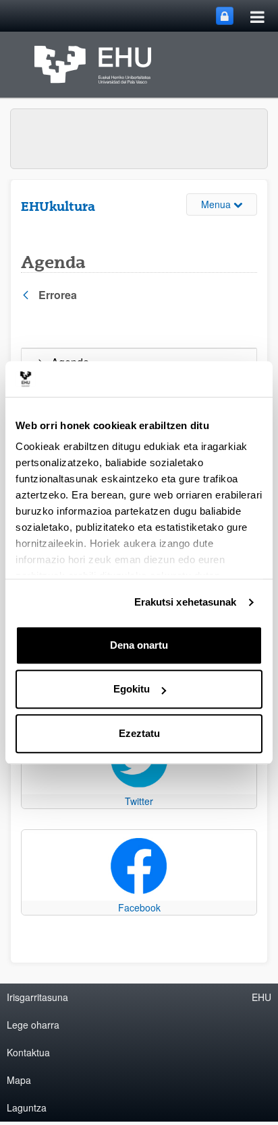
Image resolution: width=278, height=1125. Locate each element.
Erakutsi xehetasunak (185, 602)
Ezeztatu (139, 733)
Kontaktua (28, 1052)
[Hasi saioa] (225, 15)
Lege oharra (33, 1024)
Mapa (19, 1080)
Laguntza (27, 1107)
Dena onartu (139, 645)
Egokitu (131, 689)
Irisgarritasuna (37, 997)
